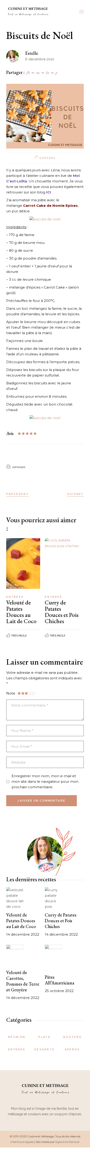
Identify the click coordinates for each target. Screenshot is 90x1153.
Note (10, 693)
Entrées (15, 596)
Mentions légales (23, 1142)
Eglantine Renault (67, 1142)
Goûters (47, 158)
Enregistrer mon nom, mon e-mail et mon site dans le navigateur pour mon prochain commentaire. (45, 781)
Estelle (31, 53)
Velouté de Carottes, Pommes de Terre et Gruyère (22, 981)
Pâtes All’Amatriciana (59, 980)
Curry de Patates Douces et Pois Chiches (61, 612)
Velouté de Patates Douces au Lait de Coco (21, 612)
